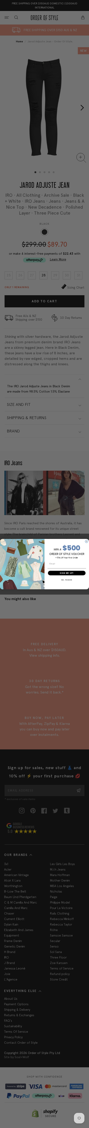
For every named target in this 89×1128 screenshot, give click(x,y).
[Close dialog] (86, 541)
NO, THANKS (66, 580)
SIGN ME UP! (67, 573)
